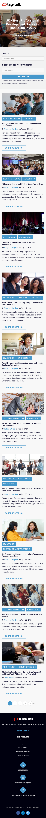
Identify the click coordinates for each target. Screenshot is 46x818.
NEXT (35, 703)
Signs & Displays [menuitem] (23, 755)
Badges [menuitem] (23, 740)
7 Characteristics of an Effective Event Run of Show (22, 184)
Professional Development (16, 479)
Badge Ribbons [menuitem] (23, 748)
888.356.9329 (23, 770)
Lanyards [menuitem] (23, 744)
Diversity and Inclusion (29, 298)
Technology (9, 667)
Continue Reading (23, 35)
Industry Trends (11, 118)
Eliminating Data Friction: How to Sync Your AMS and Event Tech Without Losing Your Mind (21, 673)
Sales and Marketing (13, 418)
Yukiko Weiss (9, 429)
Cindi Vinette (9, 677)
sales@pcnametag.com (23, 782)
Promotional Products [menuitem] (23, 751)
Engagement (25, 237)
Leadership (29, 118)
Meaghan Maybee (11, 129)
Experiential (9, 237)
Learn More (22, 731)
